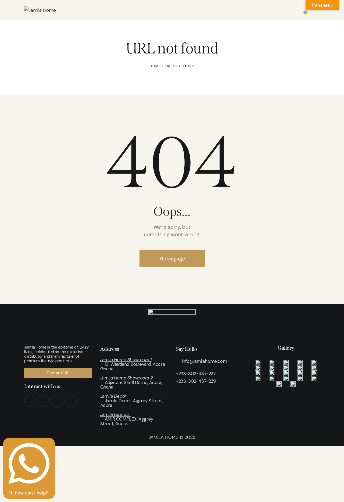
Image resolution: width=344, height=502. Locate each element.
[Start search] (316, 10)
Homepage (172, 258)
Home (154, 66)
